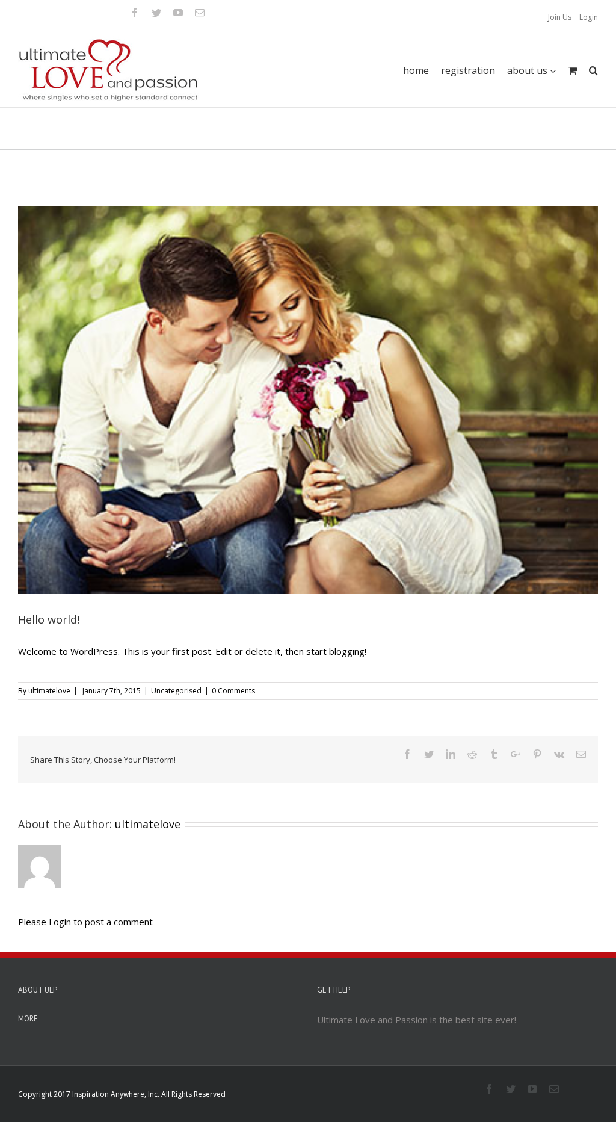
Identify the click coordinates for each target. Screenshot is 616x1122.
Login (588, 17)
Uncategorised (176, 691)
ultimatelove (49, 691)
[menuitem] (559, 17)
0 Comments (233, 691)
